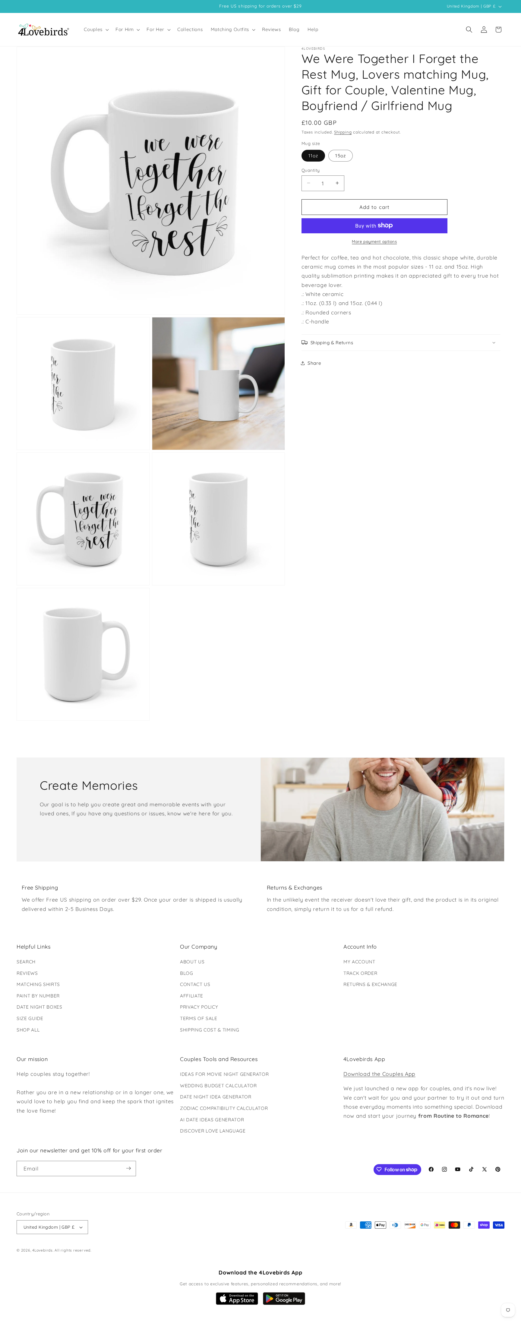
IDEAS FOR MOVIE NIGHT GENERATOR (224, 1074)
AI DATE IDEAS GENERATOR (212, 1120)
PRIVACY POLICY (199, 1007)
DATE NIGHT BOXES (39, 1007)
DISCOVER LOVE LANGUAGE (213, 1131)
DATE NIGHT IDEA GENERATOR (215, 1097)
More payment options (374, 241)
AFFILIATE (191, 996)
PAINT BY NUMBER (38, 996)
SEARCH (26, 962)
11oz (313, 155)
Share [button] (314, 363)
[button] (96, 29)
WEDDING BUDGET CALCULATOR (218, 1085)
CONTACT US (195, 984)
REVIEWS (27, 973)
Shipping (343, 131)
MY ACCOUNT (359, 962)
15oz (340, 155)
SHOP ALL (28, 1030)
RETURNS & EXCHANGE (370, 984)
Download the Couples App (379, 1073)
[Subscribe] (128, 1168)
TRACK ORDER (360, 973)
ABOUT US (192, 962)
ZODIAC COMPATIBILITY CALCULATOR (224, 1108)
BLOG (186, 973)
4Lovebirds (42, 1250)
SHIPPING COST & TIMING (209, 1030)
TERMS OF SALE (198, 1018)
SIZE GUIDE (30, 1018)
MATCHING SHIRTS (38, 984)
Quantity (311, 170)
